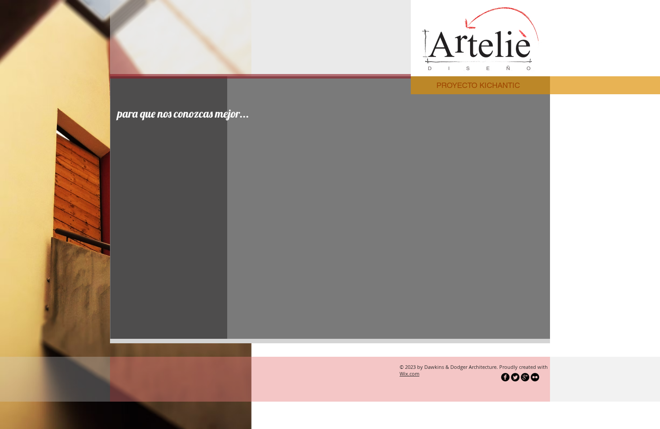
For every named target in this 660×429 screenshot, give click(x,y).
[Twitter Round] (515, 377)
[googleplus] (525, 377)
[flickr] (535, 377)
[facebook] (505, 377)
